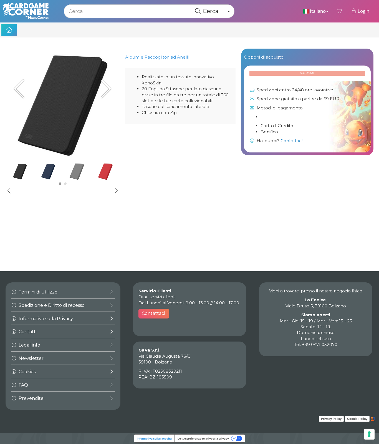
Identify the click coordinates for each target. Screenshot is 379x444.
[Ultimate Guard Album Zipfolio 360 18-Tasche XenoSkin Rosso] (105, 171)
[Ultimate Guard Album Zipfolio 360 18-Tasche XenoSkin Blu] (48, 171)
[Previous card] (20, 88)
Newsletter (30, 358)
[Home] (9, 30)
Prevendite (30, 398)
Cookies (26, 371)
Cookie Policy (357, 419)
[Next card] (104, 88)
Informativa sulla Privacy (45, 318)
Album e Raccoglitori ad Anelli (157, 57)
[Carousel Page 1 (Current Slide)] (60, 183)
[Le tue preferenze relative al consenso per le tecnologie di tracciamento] (369, 434)
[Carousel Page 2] (65, 183)
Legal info (28, 345)
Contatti (27, 331)
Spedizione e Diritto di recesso (51, 305)
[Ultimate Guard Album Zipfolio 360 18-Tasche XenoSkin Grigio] (76, 171)
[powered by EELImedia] (373, 418)
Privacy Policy (331, 419)
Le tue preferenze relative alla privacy (203, 438)
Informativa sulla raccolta (154, 438)
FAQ (22, 385)
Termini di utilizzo (37, 292)
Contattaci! (292, 140)
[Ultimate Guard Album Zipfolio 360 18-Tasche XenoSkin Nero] (63, 106)
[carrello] (340, 11)
